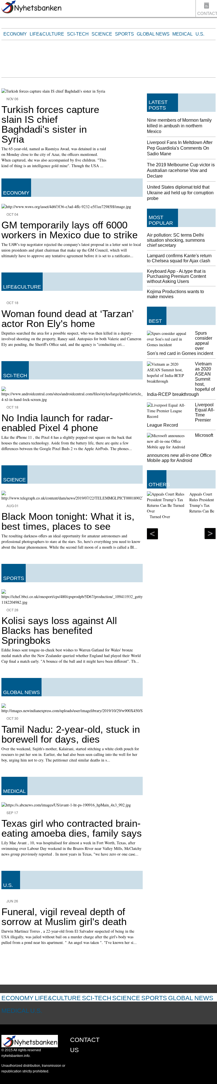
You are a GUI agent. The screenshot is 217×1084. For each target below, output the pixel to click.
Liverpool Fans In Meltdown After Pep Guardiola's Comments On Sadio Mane (179, 148)
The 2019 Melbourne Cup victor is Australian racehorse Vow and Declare (181, 170)
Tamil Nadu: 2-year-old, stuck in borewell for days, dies (70, 734)
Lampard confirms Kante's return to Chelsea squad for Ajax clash (179, 258)
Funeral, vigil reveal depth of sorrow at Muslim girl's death (64, 916)
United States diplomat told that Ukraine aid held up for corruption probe (180, 193)
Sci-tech (78, 34)
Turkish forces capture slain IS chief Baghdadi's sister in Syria (50, 124)
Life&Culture (47, 34)
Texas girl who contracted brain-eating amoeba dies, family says (71, 828)
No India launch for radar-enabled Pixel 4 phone (57, 422)
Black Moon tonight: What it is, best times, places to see (67, 521)
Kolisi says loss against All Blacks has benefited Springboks (59, 630)
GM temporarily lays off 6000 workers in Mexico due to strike (69, 229)
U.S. (200, 34)
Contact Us (207, 14)
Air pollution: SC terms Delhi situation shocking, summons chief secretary (176, 240)
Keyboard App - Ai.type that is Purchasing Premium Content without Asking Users (176, 276)
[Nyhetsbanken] (31, 7)
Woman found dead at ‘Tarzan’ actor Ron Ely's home (67, 318)
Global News (153, 34)
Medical (182, 34)
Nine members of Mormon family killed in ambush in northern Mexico (179, 126)
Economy (15, 34)
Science (102, 34)
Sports (124, 34)
